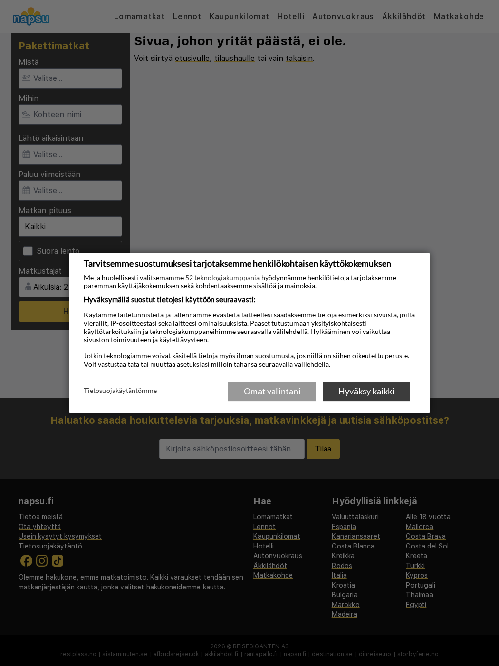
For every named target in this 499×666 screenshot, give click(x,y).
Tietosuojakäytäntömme (120, 390)
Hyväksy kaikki (366, 391)
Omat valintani (272, 391)
